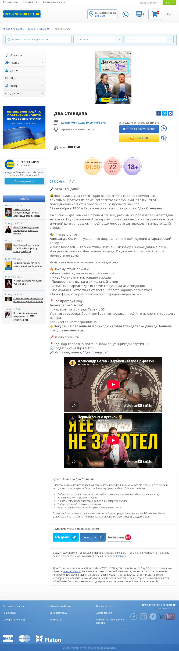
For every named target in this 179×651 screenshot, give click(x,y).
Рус (169, 14)
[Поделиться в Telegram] (170, 113)
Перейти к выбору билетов (139, 129)
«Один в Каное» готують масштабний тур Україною (27, 264)
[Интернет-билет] (22, 14)
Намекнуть (142, 138)
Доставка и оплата (13, 606)
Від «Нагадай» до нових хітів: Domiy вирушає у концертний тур (26, 248)
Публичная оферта (60, 606)
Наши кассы (30, 1)
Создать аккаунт (149, 2)
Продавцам (55, 619)
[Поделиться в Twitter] (164, 113)
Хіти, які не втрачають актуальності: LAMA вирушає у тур (25, 316)
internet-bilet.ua (72, 571)
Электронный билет (53, 1)
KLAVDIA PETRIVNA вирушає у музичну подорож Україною (28, 300)
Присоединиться (24, 181)
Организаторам (58, 612)
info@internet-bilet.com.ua (158, 605)
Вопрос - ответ (104, 606)
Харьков (121, 556)
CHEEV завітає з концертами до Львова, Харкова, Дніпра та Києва (26, 212)
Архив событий (104, 612)
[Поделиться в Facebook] (158, 113)
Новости (24, 198)
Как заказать (10, 1)
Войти (169, 2)
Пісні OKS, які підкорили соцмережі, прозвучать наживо (26, 230)
